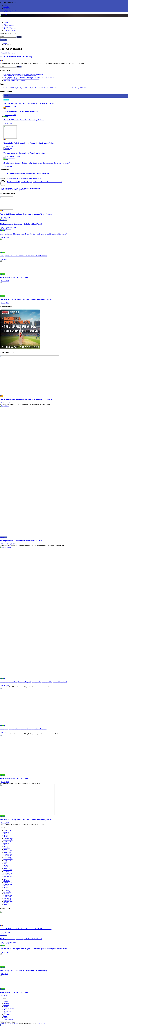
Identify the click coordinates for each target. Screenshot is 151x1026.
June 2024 (6, 863)
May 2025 (6, 846)
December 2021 (7, 890)
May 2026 (6, 835)
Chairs (18, 87)
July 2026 (6, 832)
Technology (6, 149)
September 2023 (7, 876)
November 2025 (7, 838)
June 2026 (6, 833)
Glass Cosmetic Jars (36, 87)
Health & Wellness (8, 1008)
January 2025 (7, 852)
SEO (4, 24)
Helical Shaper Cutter (45, 87)
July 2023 (6, 878)
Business (5, 22)
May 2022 (6, 887)
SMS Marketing (85, 87)
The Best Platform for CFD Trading (16, 57)
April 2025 (6, 848)
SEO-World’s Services (9, 28)
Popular (5, 95)
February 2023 (7, 882)
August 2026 (7, 830)
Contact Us (6, 8)
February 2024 (7, 870)
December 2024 (7, 854)
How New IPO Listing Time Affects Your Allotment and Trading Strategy (26, 299)
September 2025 (7, 840)
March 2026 (6, 837)
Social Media (7, 27)
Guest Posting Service (9, 10)
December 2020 (7, 895)
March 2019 (6, 904)
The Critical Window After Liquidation (14, 80)
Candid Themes (40, 1023)
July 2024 (6, 862)
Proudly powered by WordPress (9, 1023)
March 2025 (6, 849)
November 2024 (7, 855)
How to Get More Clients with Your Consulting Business (23, 120)
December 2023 (7, 871)
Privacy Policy (7, 11)
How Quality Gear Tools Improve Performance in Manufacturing (21, 79)
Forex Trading (29, 87)
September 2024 (7, 859)
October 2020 (7, 896)
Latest (5, 97)
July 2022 (6, 885)
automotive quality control (5, 87)
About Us (6, 7)
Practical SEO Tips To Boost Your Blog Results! (20, 111)
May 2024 (6, 865)
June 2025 (6, 844)
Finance (5, 1006)
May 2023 (6, 879)
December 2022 (7, 884)
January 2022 (7, 889)
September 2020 (7, 898)
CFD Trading (14, 87)
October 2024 (7, 857)
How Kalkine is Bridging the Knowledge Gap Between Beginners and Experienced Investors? (29, 77)
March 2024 (6, 868)
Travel (5, 1016)
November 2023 (7, 873)
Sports (5, 1012)
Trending (5, 1017)
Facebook (6, 99)
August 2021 (7, 892)
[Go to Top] (0, 1025)
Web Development (8, 25)
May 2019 (6, 903)
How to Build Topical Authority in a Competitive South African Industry (23, 74)
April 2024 (6, 866)
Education (6, 1003)
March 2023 (6, 881)
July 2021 (6, 893)
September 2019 (7, 901)
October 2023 (7, 874)
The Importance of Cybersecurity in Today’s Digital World (19, 75)
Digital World (23, 87)
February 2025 (7, 851)
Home (5, 5)
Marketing (65, 87)
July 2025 (6, 843)
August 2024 (7, 860)
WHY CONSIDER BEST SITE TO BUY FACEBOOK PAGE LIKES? (28, 103)
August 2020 (7, 900)
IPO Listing (52, 87)
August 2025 (7, 841)
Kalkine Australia (59, 87)
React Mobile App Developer (74, 87)
